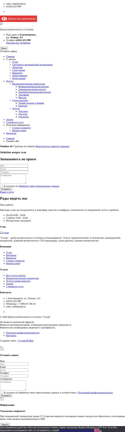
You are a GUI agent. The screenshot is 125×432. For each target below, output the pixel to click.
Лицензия (17, 67)
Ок (97, 430)
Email (3, 367)
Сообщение (6, 379)
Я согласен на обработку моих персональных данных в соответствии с (58, 392)
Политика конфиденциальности (22, 332)
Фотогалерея (18, 78)
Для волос (23, 116)
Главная (10, 56)
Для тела (22, 114)
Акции (9, 119)
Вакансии (17, 73)
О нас (15, 62)
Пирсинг (23, 105)
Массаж (22, 97)
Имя (2, 361)
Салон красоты (20, 100)
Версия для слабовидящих (21, 18)
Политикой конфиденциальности (95, 392)
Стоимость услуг (15, 122)
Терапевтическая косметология (34, 92)
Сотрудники (18, 70)
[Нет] (100, 431)
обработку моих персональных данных (39, 186)
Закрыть (5, 424)
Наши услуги (7, 192)
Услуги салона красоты (18, 281)
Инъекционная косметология (33, 86)
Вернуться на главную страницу (53, 146)
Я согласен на (31, 186)
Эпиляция (23, 95)
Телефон (4, 373)
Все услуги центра (15, 275)
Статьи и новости (21, 127)
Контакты (11, 133)
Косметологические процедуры (28, 84)
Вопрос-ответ (19, 130)
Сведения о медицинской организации (32, 64)
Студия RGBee (26, 340)
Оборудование (19, 75)
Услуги (9, 81)
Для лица (23, 111)
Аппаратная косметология (32, 89)
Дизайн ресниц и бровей (31, 103)
